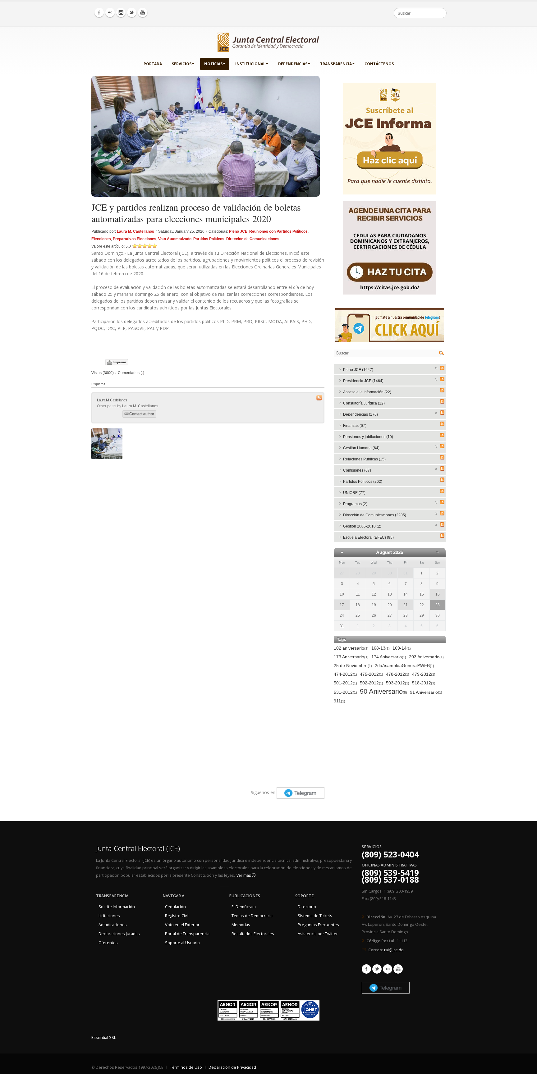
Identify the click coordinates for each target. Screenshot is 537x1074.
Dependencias (292, 63)
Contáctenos (379, 63)
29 (374, 573)
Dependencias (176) (360, 414)
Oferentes (108, 942)
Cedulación (175, 906)
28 (358, 573)
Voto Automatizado (174, 239)
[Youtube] (142, 12)
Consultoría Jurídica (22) (364, 403)
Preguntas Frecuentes (318, 924)
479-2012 (423, 674)
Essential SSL (103, 1037)
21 (405, 605)
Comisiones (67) (357, 470)
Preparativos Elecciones (134, 239)
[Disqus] (207, 540)
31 (405, 573)
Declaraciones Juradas (119, 933)
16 (437, 594)
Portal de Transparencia (187, 933)
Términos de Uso (186, 1067)
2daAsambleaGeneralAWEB (404, 665)
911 (339, 700)
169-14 (401, 648)
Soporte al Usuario (182, 942)
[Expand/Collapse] (436, 368)
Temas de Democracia (252, 915)
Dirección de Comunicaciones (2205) (374, 515)
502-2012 (371, 682)
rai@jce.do (394, 950)
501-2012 (345, 682)
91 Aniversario (426, 692)
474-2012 (345, 674)
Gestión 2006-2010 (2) (362, 526)
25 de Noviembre (353, 665)
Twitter (377, 969)
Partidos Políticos (208, 239)
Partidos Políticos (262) (362, 481)
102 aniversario (351, 648)
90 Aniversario (383, 691)
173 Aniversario (351, 656)
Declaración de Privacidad (232, 1067)
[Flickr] (110, 12)
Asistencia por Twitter (318, 933)
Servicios (181, 63)
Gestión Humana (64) (361, 448)
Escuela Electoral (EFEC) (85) (368, 537)
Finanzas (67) (354, 425)
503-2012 (397, 682)
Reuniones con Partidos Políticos (278, 231)
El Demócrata (244, 906)
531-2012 (345, 692)
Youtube (398, 969)
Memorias (241, 924)
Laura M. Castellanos (135, 231)
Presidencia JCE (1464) (363, 381)
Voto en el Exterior (182, 924)
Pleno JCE (238, 231)
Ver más (244, 875)
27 (342, 573)
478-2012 (397, 674)
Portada (153, 63)
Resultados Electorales (253, 933)
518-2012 (423, 682)
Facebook (366, 969)
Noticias (213, 63)
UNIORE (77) (354, 493)
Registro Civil (177, 915)
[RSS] (442, 368)
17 (342, 605)
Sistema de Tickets (315, 915)
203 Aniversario (426, 656)
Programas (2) (355, 504)
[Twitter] (131, 12)
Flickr (387, 969)
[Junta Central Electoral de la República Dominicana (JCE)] (268, 41)
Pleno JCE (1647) (358, 370)
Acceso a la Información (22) (367, 392)
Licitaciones (109, 915)
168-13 (380, 648)
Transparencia (336, 63)
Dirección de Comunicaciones (252, 239)
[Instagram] (121, 12)
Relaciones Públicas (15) (364, 459)
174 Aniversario (388, 656)
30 (390, 573)
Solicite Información (117, 906)
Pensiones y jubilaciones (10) (368, 437)
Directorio (307, 906)
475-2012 (371, 674)
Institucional (250, 63)
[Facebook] (99, 12)
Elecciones (101, 239)
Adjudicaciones (113, 924)
